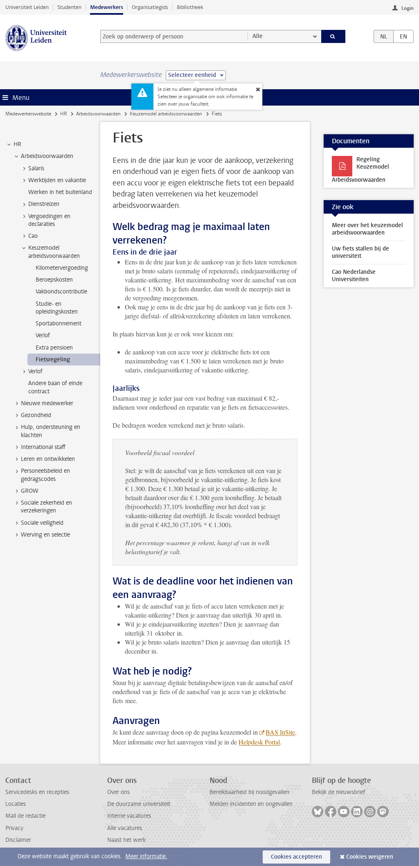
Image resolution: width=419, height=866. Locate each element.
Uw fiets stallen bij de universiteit (360, 252)
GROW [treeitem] (29, 491)
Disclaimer (18, 840)
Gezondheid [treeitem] (36, 415)
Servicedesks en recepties (37, 792)
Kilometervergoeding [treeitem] (62, 268)
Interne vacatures (129, 816)
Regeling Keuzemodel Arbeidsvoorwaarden (360, 170)
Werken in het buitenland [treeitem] (60, 192)
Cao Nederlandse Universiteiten (354, 275)
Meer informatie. (146, 856)
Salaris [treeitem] (36, 168)
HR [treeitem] (17, 144)
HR (63, 114)
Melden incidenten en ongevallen (251, 804)
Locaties (15, 804)
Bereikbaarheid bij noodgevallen (249, 792)
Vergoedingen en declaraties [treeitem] (49, 220)
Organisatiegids (150, 7)
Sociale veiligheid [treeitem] (42, 523)
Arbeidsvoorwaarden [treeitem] (47, 156)
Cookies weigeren (369, 857)
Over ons (118, 792)
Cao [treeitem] (33, 236)
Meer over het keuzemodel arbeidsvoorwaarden (367, 229)
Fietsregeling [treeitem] (53, 359)
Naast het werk (126, 840)
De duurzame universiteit (138, 804)
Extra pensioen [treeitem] (54, 348)
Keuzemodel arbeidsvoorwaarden (166, 114)
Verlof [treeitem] (43, 335)
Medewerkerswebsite (28, 114)
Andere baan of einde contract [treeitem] (55, 387)
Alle (257, 36)
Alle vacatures (124, 828)
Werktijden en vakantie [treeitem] (57, 180)
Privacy (14, 828)
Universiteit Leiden (27, 7)
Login (407, 8)
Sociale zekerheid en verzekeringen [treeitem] (46, 506)
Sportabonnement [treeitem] (58, 323)
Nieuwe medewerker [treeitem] (47, 403)
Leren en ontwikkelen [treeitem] (48, 459)
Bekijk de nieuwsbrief (338, 792)
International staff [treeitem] (43, 447)
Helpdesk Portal (259, 741)
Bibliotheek (190, 7)
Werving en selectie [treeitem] (45, 535)
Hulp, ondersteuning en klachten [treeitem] (50, 431)
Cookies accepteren (296, 857)
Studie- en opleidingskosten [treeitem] (57, 308)
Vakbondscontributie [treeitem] (61, 291)
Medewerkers (106, 7)
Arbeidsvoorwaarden (98, 114)
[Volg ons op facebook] (330, 811)
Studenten (69, 7)
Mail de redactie (25, 816)
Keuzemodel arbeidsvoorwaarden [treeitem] (54, 251)
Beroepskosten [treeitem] (54, 280)
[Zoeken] (333, 36)
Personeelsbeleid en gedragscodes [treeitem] (45, 475)
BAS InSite (280, 732)
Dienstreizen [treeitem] (43, 204)
